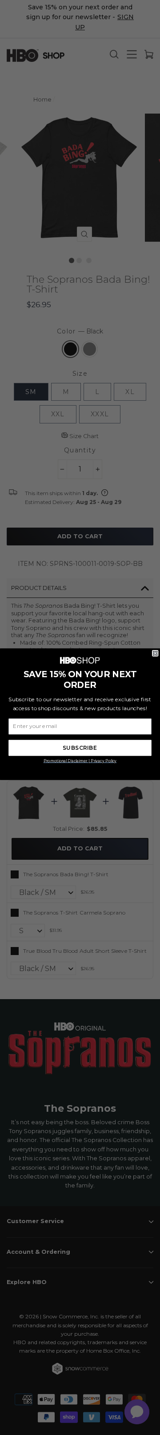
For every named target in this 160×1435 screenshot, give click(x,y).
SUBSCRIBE (80, 747)
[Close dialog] (155, 653)
